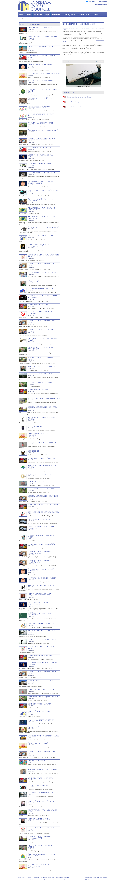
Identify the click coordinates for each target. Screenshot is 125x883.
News (47, 14)
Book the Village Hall (101, 4)
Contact (95, 14)
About (29, 14)
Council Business (69, 14)
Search (103, 1)
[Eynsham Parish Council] (34, 10)
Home (21, 14)
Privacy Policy (44, 877)
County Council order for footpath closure (79, 97)
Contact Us (30, 877)
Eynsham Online (84, 14)
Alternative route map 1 (73, 102)
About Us (24, 877)
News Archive (36, 877)
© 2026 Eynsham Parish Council (92, 877)
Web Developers (103, 877)
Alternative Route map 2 (74, 107)
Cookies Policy (65, 877)
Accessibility (58, 877)
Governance (56, 14)
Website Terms (51, 877)
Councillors (38, 14)
